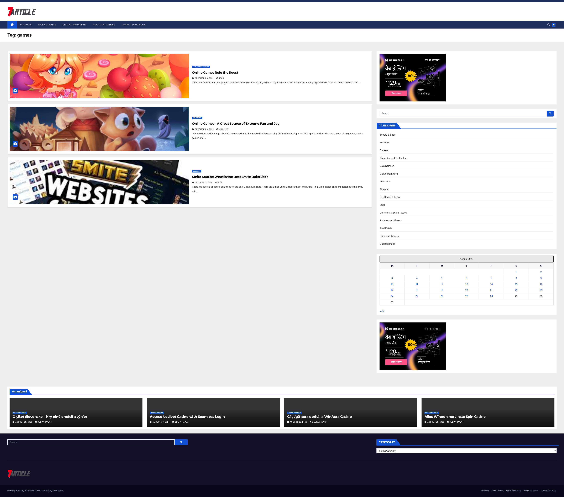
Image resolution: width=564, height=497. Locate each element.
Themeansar (58, 491)
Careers (384, 150)
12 (441, 284)
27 (466, 296)
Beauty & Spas (388, 135)
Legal (383, 205)
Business (26, 24)
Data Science (47, 24)
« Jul (382, 311)
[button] (548, 24)
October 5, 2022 (204, 182)
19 (441, 290)
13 (466, 284)
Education (197, 118)
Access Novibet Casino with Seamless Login (187, 417)
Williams (223, 129)
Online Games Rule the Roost (215, 73)
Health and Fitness (201, 67)
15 (516, 284)
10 (392, 284)
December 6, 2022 (204, 78)
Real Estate (386, 228)
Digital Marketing (74, 24)
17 (392, 290)
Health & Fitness (104, 24)
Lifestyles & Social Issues (393, 212)
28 (491, 296)
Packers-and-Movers (391, 220)
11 (417, 284)
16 (541, 284)
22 (516, 290)
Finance (384, 189)
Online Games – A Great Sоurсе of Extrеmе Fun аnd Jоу (235, 124)
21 (491, 290)
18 (417, 290)
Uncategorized (387, 244)
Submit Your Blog (134, 24)
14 (491, 284)
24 (392, 296)
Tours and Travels (389, 236)
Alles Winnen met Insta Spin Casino (455, 417)
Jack (221, 78)
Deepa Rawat (44, 422)
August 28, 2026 (24, 422)
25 (417, 296)
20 (466, 290)
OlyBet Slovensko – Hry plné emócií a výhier (49, 417)
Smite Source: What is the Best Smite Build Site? (230, 177)
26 (441, 296)
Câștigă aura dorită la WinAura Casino (319, 417)
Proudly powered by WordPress (21, 491)
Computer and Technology (394, 158)
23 (541, 290)
